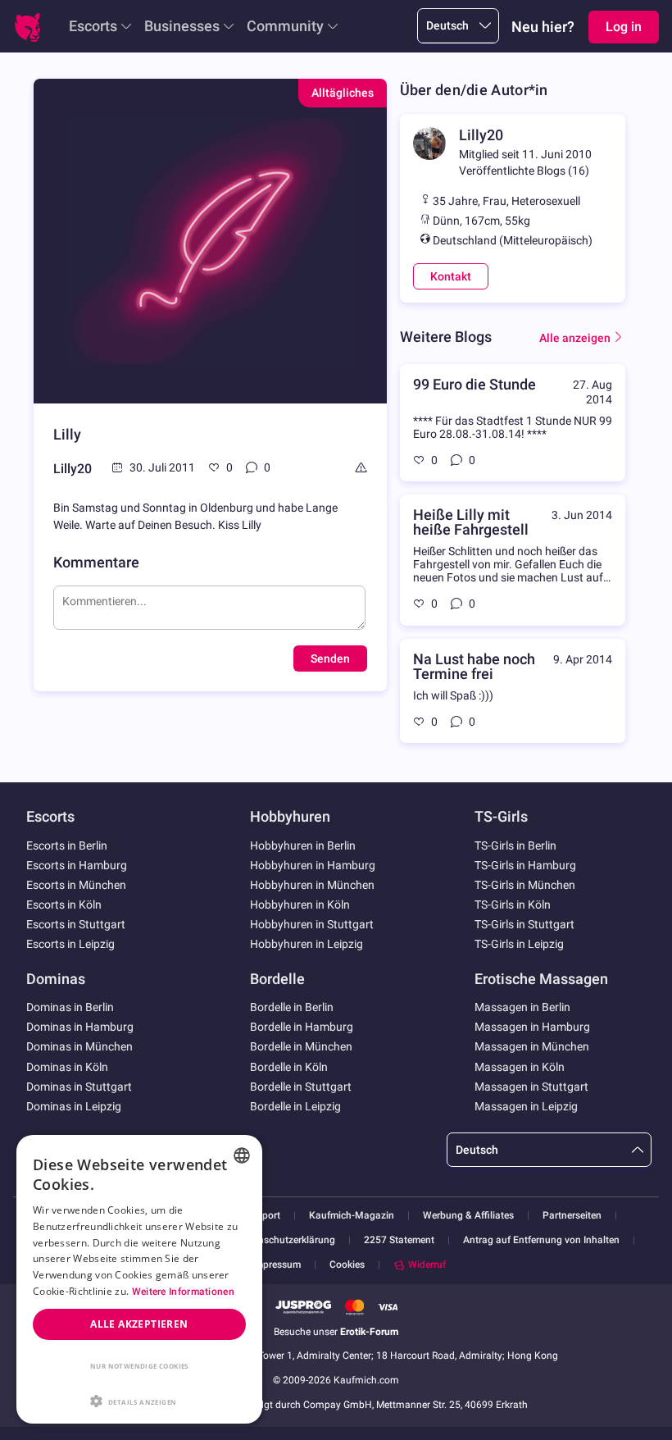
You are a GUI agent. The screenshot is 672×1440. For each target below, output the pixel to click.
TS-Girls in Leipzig (519, 943)
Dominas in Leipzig (73, 1106)
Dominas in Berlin (70, 1007)
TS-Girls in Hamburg (525, 865)
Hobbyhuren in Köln (300, 904)
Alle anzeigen (575, 337)
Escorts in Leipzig (70, 943)
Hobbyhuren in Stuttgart (312, 924)
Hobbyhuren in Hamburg (312, 865)
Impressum (276, 1265)
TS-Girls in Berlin (515, 845)
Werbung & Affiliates (468, 1215)
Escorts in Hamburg (76, 865)
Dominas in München (79, 1046)
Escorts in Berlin (66, 845)
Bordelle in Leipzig (295, 1106)
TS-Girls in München (524, 884)
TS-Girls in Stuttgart (524, 924)
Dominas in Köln (67, 1066)
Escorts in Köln (64, 904)
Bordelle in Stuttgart (301, 1086)
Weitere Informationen (183, 1291)
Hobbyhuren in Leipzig (306, 943)
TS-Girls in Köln (512, 904)
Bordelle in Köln (289, 1066)
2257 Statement (399, 1240)
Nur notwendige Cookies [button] (139, 1365)
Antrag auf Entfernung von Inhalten (541, 1240)
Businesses (182, 25)
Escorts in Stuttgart (75, 924)
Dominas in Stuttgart (79, 1086)
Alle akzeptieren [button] (139, 1324)
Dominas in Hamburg (80, 1026)
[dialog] (139, 1279)
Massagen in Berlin (522, 1007)
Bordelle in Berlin (292, 1007)
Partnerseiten (572, 1215)
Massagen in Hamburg (532, 1026)
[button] (139, 1399)
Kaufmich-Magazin (351, 1215)
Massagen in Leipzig (526, 1106)
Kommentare (96, 562)
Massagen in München (531, 1046)
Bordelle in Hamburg (301, 1026)
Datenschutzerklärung (286, 1240)
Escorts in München (76, 884)
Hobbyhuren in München (312, 884)
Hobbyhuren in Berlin (303, 845)
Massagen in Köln (519, 1066)
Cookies (347, 1264)
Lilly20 (72, 468)
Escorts (93, 25)
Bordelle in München (301, 1046)
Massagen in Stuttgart (531, 1086)
